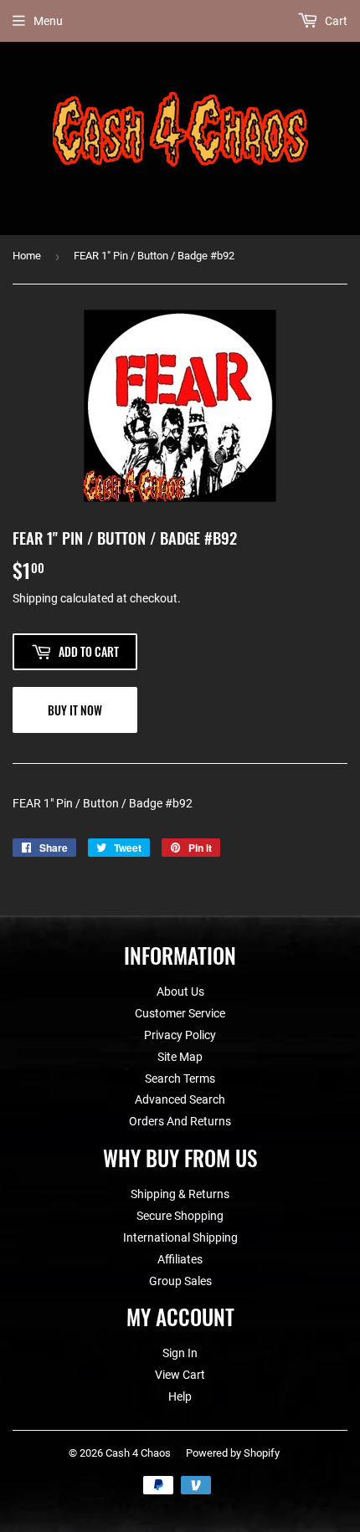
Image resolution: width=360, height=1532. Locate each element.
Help (180, 1396)
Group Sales (180, 1281)
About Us (180, 991)
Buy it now (75, 710)
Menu (48, 21)
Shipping (35, 598)
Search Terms (180, 1078)
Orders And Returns (180, 1121)
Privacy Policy (180, 1035)
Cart (334, 21)
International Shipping (180, 1237)
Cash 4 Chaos (138, 1453)
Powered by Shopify (233, 1453)
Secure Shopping (180, 1215)
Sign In (180, 1353)
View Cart (180, 1374)
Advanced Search (180, 1099)
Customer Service (180, 1013)
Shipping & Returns (180, 1194)
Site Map (180, 1056)
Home (27, 255)
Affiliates (180, 1259)
